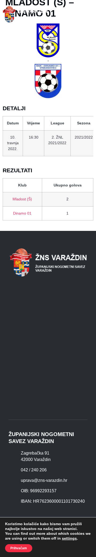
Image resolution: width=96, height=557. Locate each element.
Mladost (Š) (22, 199)
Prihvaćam (18, 548)
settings (69, 538)
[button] (88, 14)
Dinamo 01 (22, 213)
